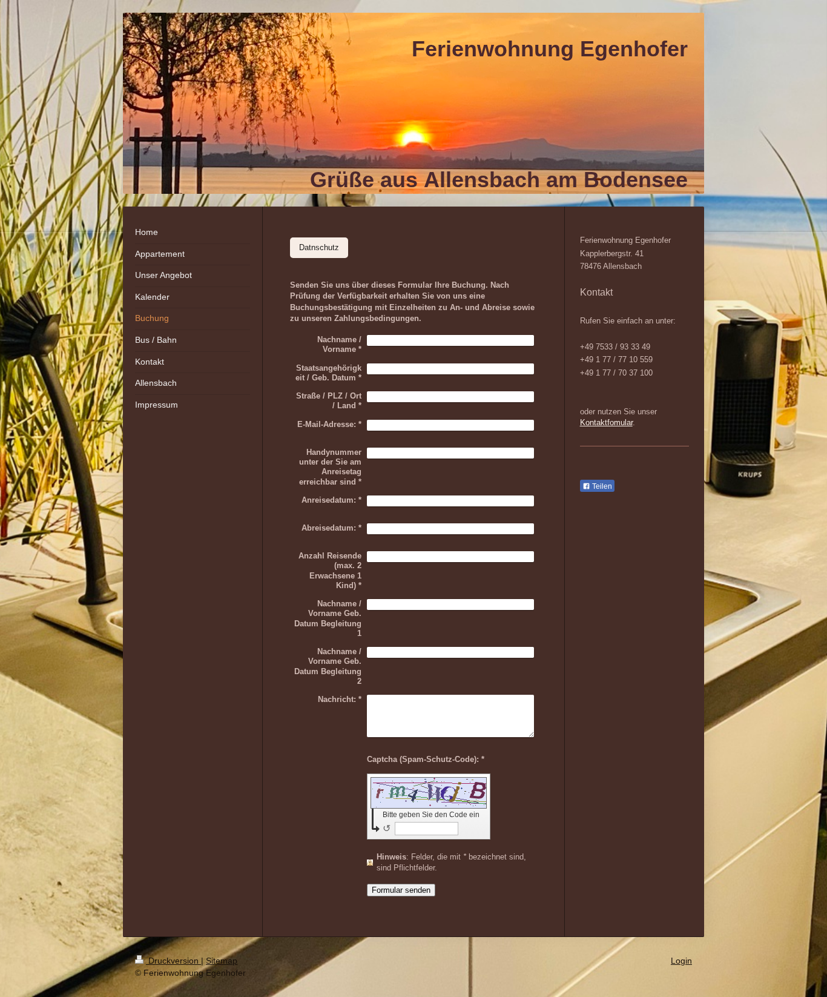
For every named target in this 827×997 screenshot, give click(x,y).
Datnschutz (319, 247)
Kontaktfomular (606, 422)
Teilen (601, 486)
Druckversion (173, 961)
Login (681, 961)
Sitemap (221, 961)
